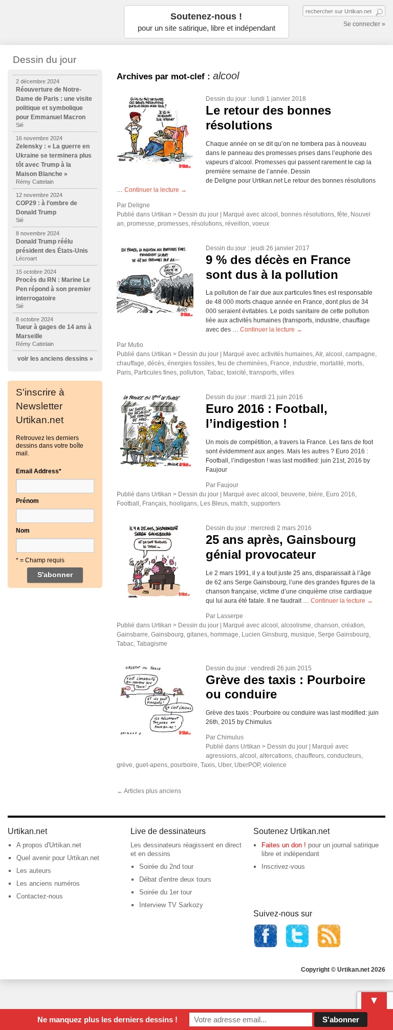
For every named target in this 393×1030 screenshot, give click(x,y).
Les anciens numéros (48, 883)
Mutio (135, 344)
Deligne (139, 205)
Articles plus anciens (149, 791)
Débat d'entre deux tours (175, 879)
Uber (224, 765)
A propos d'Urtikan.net (48, 845)
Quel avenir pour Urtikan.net (57, 858)
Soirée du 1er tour (165, 892)
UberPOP (247, 765)
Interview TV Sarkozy (171, 905)
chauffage (130, 363)
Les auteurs (33, 870)
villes (287, 372)
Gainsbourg (167, 634)
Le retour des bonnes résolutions (268, 117)
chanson (326, 625)
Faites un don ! (283, 845)
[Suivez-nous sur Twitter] (297, 946)
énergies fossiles (190, 363)
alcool (269, 214)
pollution (192, 372)
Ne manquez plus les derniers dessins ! (107, 1019)
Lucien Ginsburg (265, 634)
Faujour (227, 485)
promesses (173, 223)
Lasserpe (230, 616)
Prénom (27, 501)
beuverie (293, 494)
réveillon (237, 223)
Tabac (215, 372)
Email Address (38, 471)
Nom (23, 530)
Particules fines (155, 372)
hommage (224, 634)
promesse (141, 223)
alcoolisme (296, 625)
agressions (221, 755)
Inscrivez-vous (283, 866)
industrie (305, 363)
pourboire (184, 765)
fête (342, 214)
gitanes (197, 634)
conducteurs (344, 755)
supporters (265, 503)
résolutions (206, 223)
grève (125, 765)
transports (263, 372)
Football (128, 503)
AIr (318, 354)
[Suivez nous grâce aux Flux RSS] (329, 946)
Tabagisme (152, 643)
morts (354, 363)
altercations (275, 755)
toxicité (236, 372)
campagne (360, 354)
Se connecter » (364, 24)
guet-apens (151, 765)
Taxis (208, 765)
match (239, 503)
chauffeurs (309, 755)
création (352, 625)
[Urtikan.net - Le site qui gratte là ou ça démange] (59, 21)
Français (154, 503)
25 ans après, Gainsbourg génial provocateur (281, 547)
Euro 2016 (340, 494)
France (280, 363)
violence (275, 765)
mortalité (332, 363)
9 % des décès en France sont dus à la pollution (278, 267)
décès (155, 363)
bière (316, 494)
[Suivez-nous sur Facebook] (265, 946)
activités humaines (287, 354)
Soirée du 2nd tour (166, 866)
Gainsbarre (132, 634)
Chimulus (230, 737)
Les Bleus (214, 503)
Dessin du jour (226, 98)
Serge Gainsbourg (343, 634)
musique (303, 634)
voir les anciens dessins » (55, 358)
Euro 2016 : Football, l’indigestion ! (267, 416)
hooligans (183, 503)
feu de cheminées (242, 363)
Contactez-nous (39, 896)
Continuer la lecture (155, 189)
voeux (260, 223)
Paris (124, 372)
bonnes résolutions (307, 214)
